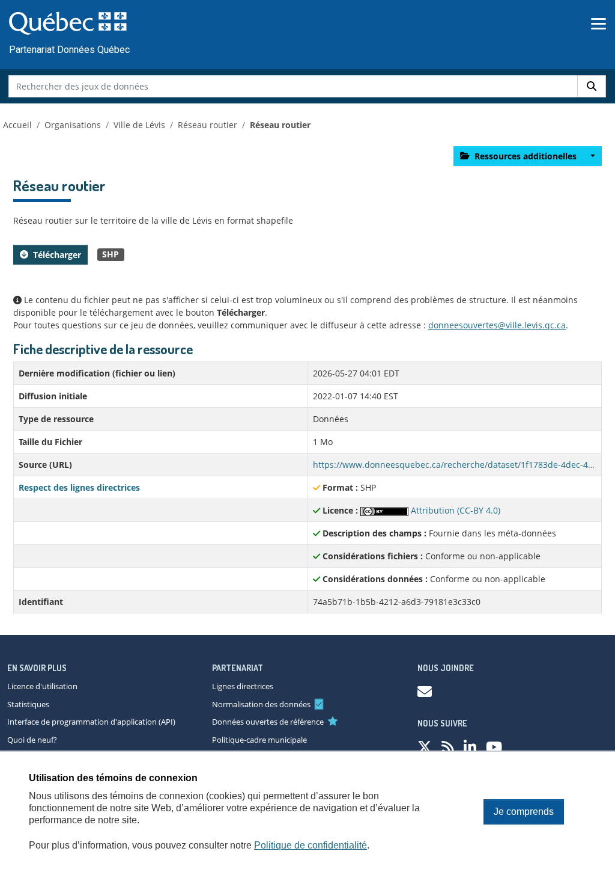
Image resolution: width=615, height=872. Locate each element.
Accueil (17, 124)
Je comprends (524, 811)
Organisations (72, 124)
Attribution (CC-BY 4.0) (454, 510)
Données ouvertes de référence (268, 721)
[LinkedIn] (470, 747)
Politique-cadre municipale (259, 739)
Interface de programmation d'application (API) (91, 721)
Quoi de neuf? (32, 739)
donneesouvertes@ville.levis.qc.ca (497, 325)
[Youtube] (494, 747)
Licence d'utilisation (42, 686)
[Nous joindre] (424, 691)
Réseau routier (207, 124)
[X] (424, 747)
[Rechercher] (591, 86)
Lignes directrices (242, 686)
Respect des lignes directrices (79, 487)
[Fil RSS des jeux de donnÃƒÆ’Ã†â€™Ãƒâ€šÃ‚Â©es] (447, 747)
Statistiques (28, 704)
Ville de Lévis (139, 124)
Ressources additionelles (525, 156)
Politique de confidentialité (310, 845)
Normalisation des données (261, 704)
